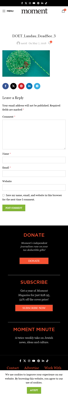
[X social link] (26, 3)
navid (24, 43)
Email (6, 167)
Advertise (31, 368)
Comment (8, 116)
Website (7, 181)
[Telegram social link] (37, 86)
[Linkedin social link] (42, 3)
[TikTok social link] (46, 3)
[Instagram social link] (30, 3)
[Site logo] (34, 10)
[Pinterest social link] (38, 3)
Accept (34, 390)
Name (6, 153)
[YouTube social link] (34, 3)
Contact (13, 368)
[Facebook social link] (22, 3)
